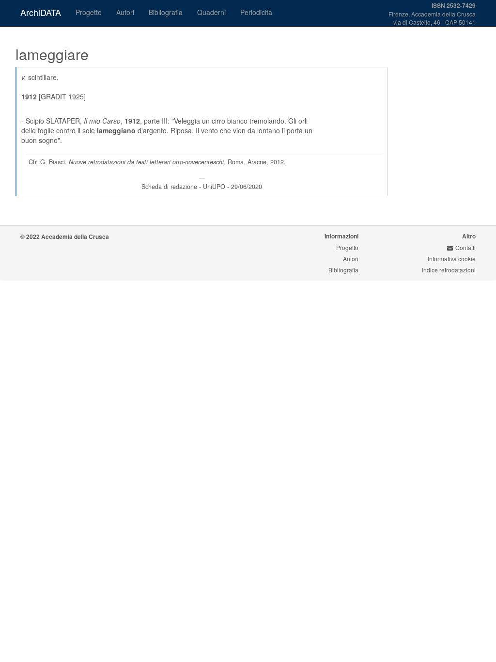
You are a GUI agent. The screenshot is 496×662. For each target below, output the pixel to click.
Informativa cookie (452, 258)
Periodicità (256, 12)
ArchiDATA (40, 12)
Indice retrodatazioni (449, 270)
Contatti (465, 247)
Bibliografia (166, 12)
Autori (125, 12)
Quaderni (211, 12)
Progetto (89, 12)
